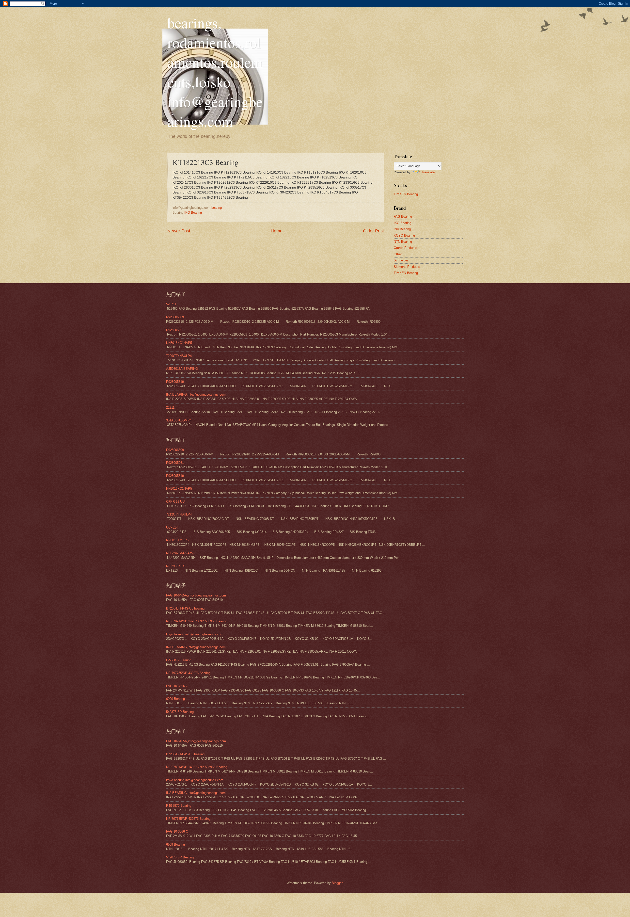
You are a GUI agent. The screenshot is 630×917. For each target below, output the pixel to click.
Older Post (373, 230)
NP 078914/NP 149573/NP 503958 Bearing (196, 621)
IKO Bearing (193, 212)
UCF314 (172, 527)
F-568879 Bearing (178, 660)
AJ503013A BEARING (182, 368)
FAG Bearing (403, 216)
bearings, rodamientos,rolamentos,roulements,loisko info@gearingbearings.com (215, 72)
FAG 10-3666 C (177, 686)
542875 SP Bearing (180, 712)
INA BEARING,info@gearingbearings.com (196, 394)
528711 (171, 304)
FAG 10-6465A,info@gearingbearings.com (196, 595)
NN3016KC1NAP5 (179, 343)
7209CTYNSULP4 (179, 356)
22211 (170, 407)
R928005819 (175, 382)
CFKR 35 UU (175, 501)
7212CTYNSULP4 (179, 514)
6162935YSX (175, 566)
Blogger (337, 883)
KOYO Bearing (404, 235)
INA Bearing (402, 229)
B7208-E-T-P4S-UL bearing (185, 608)
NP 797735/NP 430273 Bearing (188, 673)
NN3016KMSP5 (177, 540)
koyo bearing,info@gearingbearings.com (194, 634)
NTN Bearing (403, 241)
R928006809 (175, 317)
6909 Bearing (175, 699)
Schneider (401, 260)
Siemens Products (407, 267)
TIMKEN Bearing (406, 194)
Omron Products (405, 248)
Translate (428, 172)
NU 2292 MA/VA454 (180, 553)
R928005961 (175, 330)
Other (398, 254)
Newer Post (178, 230)
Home (277, 230)
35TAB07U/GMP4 (178, 420)
